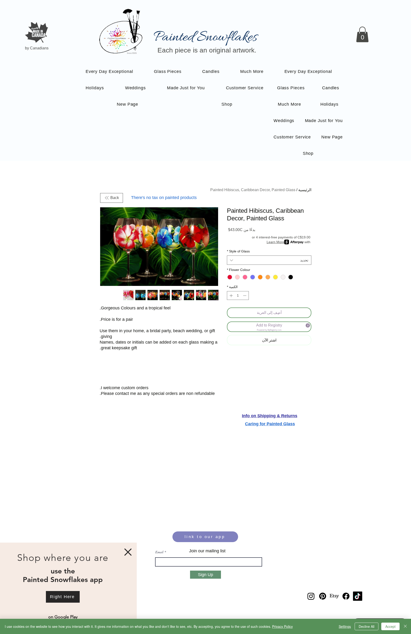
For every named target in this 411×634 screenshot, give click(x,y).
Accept (390, 626)
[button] (128, 552)
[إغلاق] (405, 626)
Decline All (366, 626)
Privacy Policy (282, 626)
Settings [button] (345, 626)
